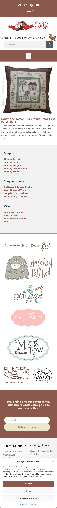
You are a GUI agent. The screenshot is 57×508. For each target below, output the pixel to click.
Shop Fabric (12, 153)
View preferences (28, 498)
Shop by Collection (13, 159)
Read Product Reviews (15, 218)
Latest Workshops (13, 212)
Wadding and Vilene (15, 190)
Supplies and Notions (16, 193)
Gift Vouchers (11, 215)
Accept (28, 484)
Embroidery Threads (15, 196)
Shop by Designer (13, 165)
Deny (28, 491)
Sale (6, 221)
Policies (34, 504)
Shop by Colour (11, 162)
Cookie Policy (24, 504)
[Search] (49, 44)
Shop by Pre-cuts (13, 171)
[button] (53, 461)
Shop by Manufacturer (15, 168)
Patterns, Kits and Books (18, 187)
